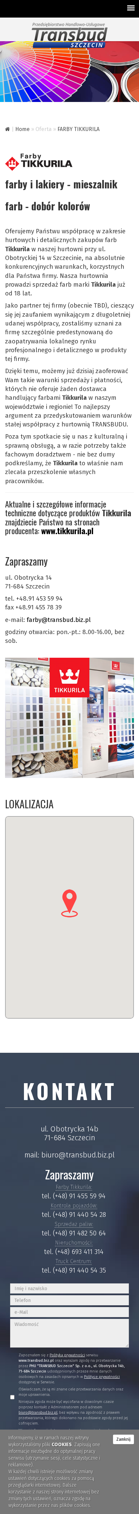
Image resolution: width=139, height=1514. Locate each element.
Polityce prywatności (102, 1377)
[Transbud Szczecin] (70, 35)
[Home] (7, 129)
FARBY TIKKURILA (78, 129)
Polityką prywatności (67, 1355)
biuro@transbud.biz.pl (78, 1154)
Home (22, 129)
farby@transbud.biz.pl (59, 620)
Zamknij (123, 1439)
